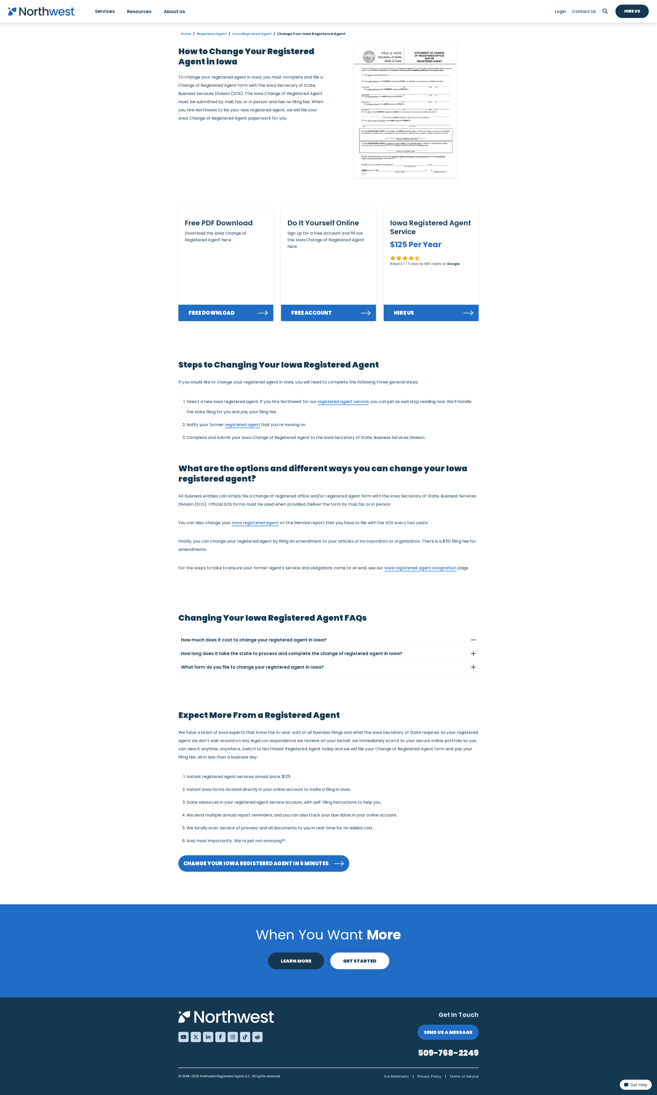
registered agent (242, 425)
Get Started (359, 961)
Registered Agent (212, 33)
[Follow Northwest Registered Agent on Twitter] (196, 1037)
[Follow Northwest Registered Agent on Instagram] (233, 1037)
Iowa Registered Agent (252, 33)
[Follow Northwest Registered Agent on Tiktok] (245, 1037)
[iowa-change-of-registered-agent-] (405, 111)
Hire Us (632, 11)
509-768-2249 (448, 1053)
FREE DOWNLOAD (212, 312)
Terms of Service (464, 1076)
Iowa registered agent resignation (420, 568)
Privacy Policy (429, 1076)
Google (453, 264)
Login (560, 11)
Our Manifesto (396, 1076)
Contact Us (584, 11)
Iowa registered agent (255, 523)
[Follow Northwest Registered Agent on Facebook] (220, 1037)
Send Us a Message (448, 1032)
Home (186, 33)
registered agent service (343, 402)
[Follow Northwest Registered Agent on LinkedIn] (208, 1037)
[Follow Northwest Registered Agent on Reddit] (257, 1037)
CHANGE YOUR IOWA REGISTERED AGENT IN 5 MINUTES (256, 863)
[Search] (605, 11)
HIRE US (404, 312)
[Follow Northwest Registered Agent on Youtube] (183, 1037)
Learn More (296, 961)
